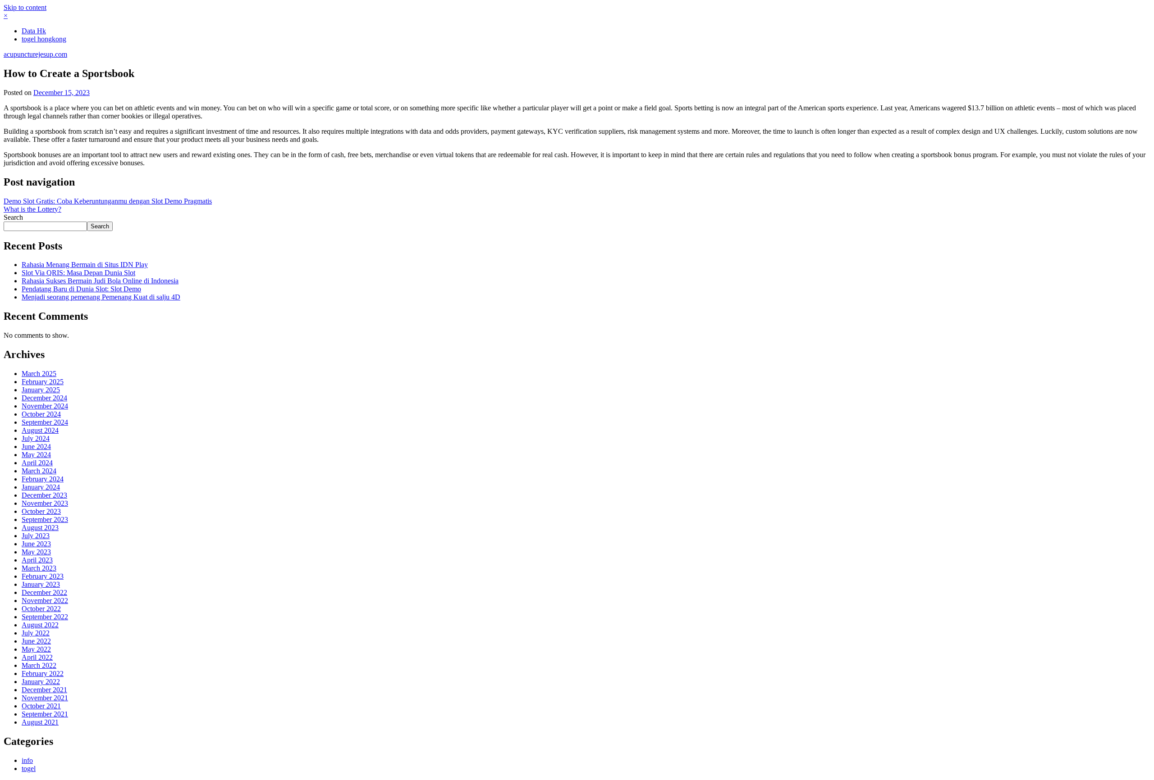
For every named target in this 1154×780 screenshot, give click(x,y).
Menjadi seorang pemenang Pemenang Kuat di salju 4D (101, 297)
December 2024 (44, 398)
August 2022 (40, 625)
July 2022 (36, 633)
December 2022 (44, 592)
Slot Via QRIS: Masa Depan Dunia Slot (78, 273)
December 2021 (44, 690)
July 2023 (36, 536)
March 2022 (39, 665)
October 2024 (41, 414)
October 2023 (41, 511)
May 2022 (36, 649)
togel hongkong (44, 39)
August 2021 (40, 722)
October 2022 (41, 608)
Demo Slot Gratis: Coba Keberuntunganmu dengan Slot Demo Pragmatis (108, 201)
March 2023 (39, 568)
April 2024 (37, 463)
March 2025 (39, 373)
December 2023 (44, 495)
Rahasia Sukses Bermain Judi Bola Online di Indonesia (100, 281)
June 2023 (36, 544)
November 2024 (45, 406)
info (27, 760)
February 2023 (43, 576)
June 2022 (36, 641)
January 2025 (41, 390)
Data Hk (34, 31)
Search (13, 217)
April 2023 (37, 560)
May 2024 (36, 454)
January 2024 (41, 487)
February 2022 (43, 673)
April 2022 (37, 657)
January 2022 (41, 681)
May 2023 (36, 552)
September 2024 (45, 422)
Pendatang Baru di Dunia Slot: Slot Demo (81, 289)
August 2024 (40, 430)
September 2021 (45, 714)
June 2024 (36, 446)
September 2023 (45, 519)
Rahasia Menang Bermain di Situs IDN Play (85, 264)
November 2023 (45, 503)
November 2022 (45, 600)
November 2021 (45, 698)
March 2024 (39, 471)
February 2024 (43, 479)
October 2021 (41, 706)
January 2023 (41, 584)
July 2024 (36, 438)
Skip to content (25, 7)
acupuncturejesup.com (35, 54)
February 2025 (43, 381)
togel (29, 768)
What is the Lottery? (32, 209)
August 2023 (40, 527)
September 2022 (45, 617)
